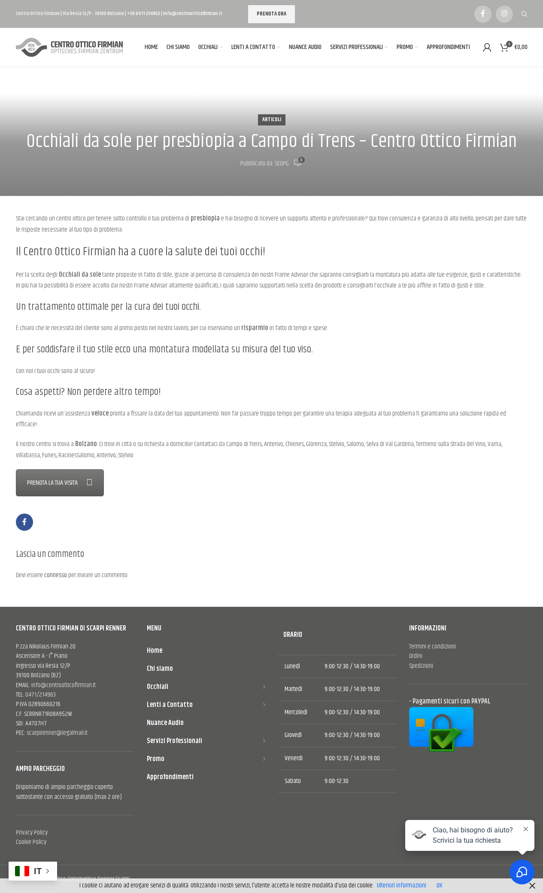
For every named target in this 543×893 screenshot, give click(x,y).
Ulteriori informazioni (401, 885)
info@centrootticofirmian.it (192, 13)
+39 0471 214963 (144, 13)
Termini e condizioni (432, 646)
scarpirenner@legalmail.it (57, 733)
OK (440, 885)
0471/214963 (40, 694)
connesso (55, 575)
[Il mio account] (487, 47)
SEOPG (282, 163)
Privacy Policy (32, 832)
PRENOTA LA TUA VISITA (52, 482)
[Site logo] (71, 47)
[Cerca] (524, 14)
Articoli (271, 120)
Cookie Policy (31, 842)
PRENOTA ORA (271, 13)
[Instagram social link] (504, 14)
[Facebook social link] (482, 14)
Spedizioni (421, 666)
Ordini (415, 656)
